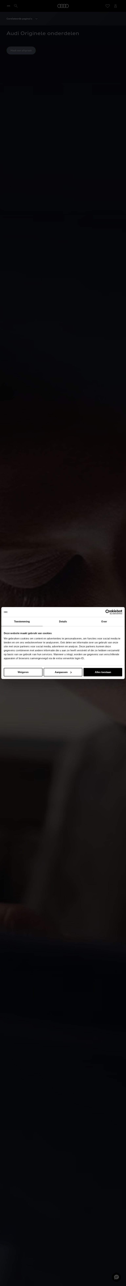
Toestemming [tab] (22, 621)
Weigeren (23, 672)
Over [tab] (104, 621)
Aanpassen (61, 672)
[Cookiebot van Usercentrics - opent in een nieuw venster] (108, 612)
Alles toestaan (103, 672)
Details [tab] (63, 621)
